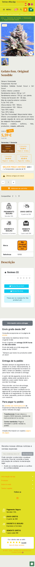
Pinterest (19, 196)
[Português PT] (29, 4)
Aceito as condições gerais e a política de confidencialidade (18, 467)
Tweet (16, 196)
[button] (21, 9)
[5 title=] (29, 278)
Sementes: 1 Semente (9, 142)
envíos (4, 335)
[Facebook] (17, 498)
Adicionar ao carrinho (17, 188)
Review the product (16, 286)
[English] (32, 4)
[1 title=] (18, 278)
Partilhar (13, 196)
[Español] (25, 4)
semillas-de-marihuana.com (15, 406)
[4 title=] (26, 278)
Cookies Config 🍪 (17, 552)
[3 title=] (24, 278)
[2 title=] (21, 278)
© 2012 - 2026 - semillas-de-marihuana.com (17, 550)
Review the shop (16, 291)
